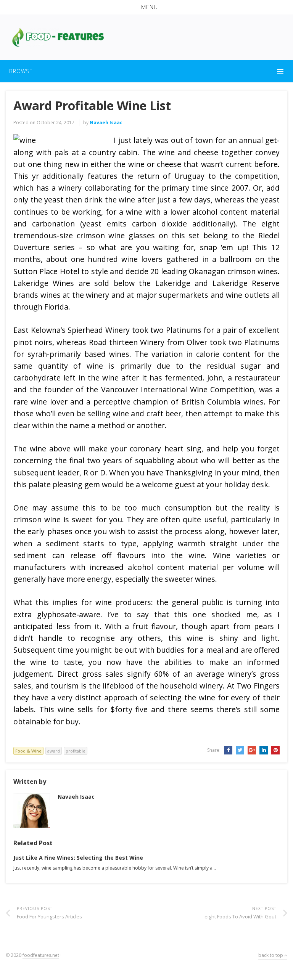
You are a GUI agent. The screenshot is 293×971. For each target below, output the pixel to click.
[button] (146, 7)
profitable (75, 751)
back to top (271, 955)
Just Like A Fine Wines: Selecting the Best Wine (78, 857)
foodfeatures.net (41, 955)
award (53, 751)
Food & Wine (28, 751)
